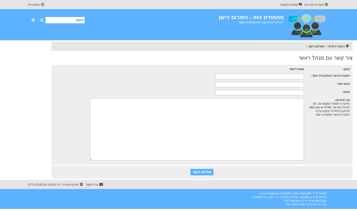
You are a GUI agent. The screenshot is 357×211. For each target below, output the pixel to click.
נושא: (346, 91)
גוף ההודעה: (342, 100)
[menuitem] (291, 5)
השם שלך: (343, 83)
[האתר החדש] (306, 24)
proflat (316, 200)
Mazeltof (296, 200)
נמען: (346, 69)
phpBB (307, 193)
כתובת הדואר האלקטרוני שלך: (330, 75)
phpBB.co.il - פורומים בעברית (297, 197)
